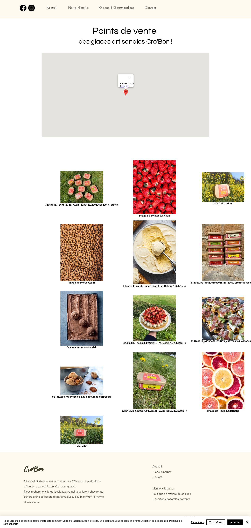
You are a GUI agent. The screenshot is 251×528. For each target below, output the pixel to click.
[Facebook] (23, 8)
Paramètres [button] (197, 522)
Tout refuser (215, 522)
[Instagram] (31, 8)
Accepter (235, 522)
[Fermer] (247, 522)
